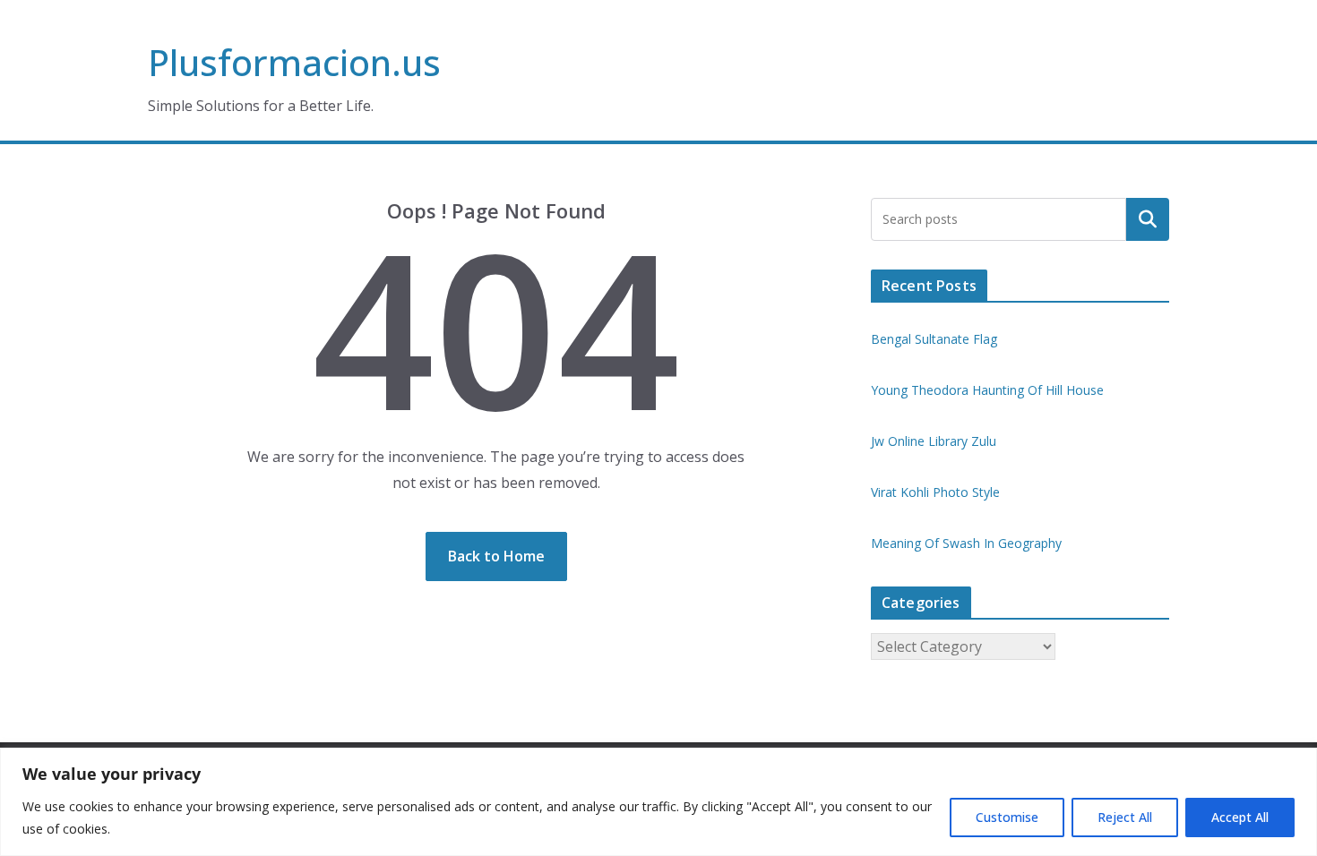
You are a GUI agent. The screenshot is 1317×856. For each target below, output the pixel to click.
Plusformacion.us (294, 62)
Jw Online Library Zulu (933, 440)
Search (1147, 219)
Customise (1007, 817)
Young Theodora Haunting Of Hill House (987, 389)
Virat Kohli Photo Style (935, 492)
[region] (658, 802)
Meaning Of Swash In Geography (966, 543)
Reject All (1125, 817)
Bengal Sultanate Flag (934, 338)
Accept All (1240, 817)
